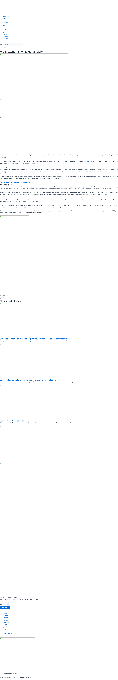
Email (1, 604)
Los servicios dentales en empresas (15, 421)
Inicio (4, 15)
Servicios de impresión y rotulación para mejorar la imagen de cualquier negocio (34, 339)
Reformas (5, 22)
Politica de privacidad (9, 635)
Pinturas (5, 20)
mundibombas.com (92, 161)
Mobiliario (5, 25)
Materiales (6, 16)
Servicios (5, 18)
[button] (59, 297)
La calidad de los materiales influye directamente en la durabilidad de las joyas (33, 380)
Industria (5, 24)
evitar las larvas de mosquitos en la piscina (39, 207)
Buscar (1, 44)
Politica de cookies (8, 633)
